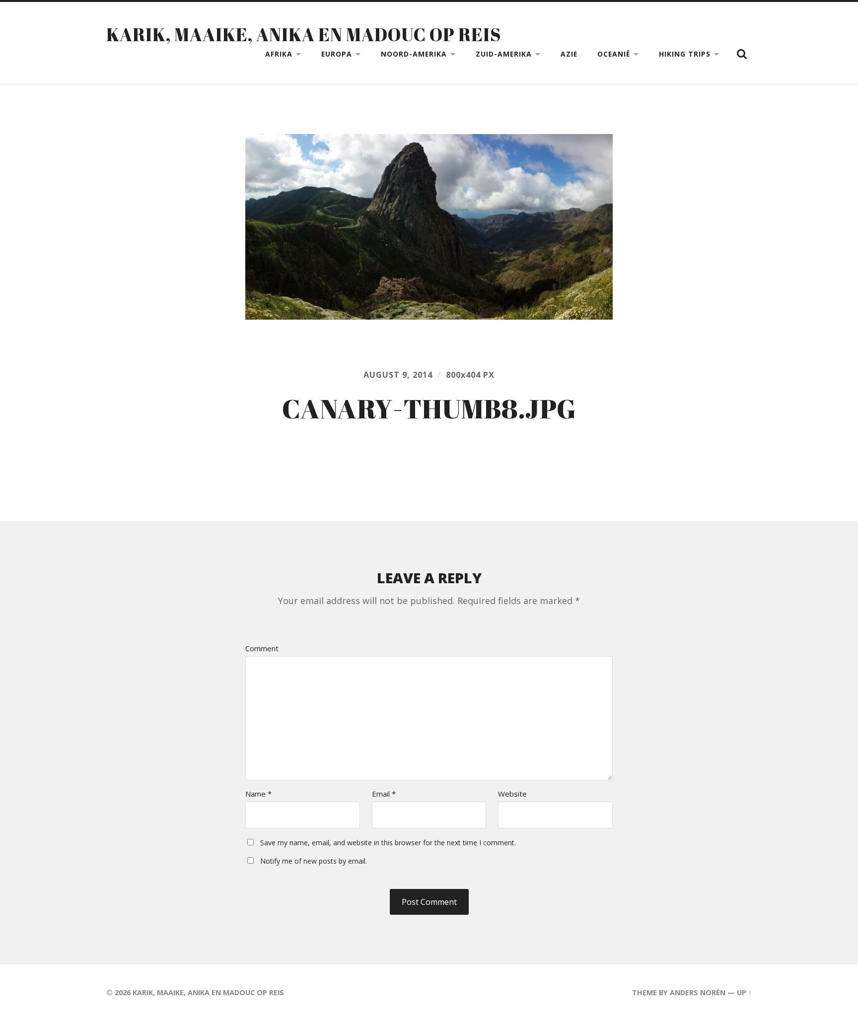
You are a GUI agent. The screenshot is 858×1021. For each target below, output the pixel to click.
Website (512, 794)
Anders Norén (697, 992)
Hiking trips (685, 54)
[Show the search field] (742, 54)
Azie (569, 54)
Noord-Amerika (414, 54)
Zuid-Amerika (504, 54)
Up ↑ (744, 992)
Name (258, 794)
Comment (262, 648)
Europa (336, 54)
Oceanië (613, 54)
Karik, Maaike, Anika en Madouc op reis (303, 34)
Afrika (278, 54)
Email (384, 794)
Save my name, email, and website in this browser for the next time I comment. (388, 842)
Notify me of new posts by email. (313, 861)
